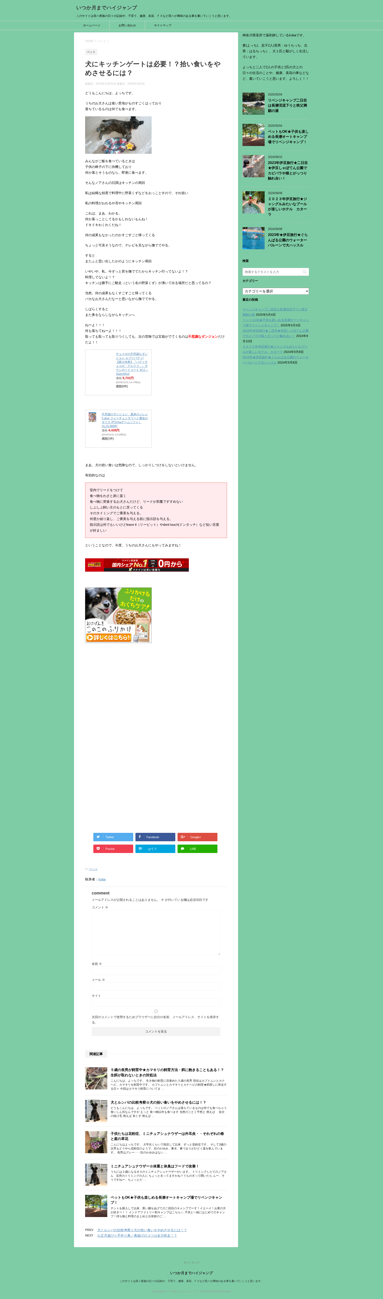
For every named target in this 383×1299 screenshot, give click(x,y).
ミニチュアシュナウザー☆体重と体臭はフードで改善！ (155, 1166)
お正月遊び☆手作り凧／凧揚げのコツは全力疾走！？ (137, 1235)
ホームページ (91, 25)
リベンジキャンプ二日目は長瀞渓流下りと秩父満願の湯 (287, 105)
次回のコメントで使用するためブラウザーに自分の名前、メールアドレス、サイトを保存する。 (155, 1019)
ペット (93, 869)
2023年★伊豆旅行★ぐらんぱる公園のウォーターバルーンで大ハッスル (288, 240)
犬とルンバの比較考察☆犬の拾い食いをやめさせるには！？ (158, 1102)
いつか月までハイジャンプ (106, 7)
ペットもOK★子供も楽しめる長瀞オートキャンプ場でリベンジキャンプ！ (288, 137)
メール (98, 980)
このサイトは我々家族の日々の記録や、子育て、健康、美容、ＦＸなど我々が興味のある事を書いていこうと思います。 (191, 1281)
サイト (96, 995)
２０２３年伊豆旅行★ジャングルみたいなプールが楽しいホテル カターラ (287, 206)
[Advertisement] (156, 700)
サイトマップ (162, 25)
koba (102, 879)
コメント (100, 907)
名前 (97, 964)
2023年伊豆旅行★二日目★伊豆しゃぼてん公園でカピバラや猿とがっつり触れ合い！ (288, 170)
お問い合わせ (127, 25)
